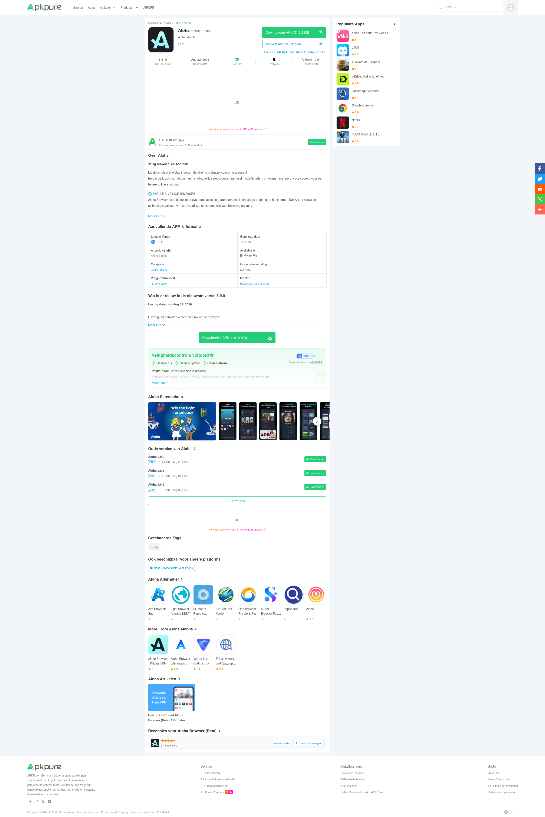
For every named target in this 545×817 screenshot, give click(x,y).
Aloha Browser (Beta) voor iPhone (173, 568)
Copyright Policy (128, 812)
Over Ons (494, 773)
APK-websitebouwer (352, 779)
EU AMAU (163, 812)
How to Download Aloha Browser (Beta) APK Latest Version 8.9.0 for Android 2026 (170, 718)
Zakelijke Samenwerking (503, 786)
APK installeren (210, 773)
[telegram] (30, 801)
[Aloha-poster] (228, 421)
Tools (177, 22)
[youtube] (49, 801)
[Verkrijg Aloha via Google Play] (248, 255)
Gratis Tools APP (160, 269)
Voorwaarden (147, 812)
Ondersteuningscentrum (502, 792)
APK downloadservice (214, 786)
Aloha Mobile (186, 37)
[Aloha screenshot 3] (288, 421)
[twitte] (43, 801)
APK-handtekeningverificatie (218, 779)
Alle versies (237, 501)
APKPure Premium (212, 792)
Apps (168, 22)
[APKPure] (44, 7)
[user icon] (510, 7)
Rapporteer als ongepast (254, 283)
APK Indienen (348, 786)
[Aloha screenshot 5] (328, 421)
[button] (237, 61)
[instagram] (36, 801)
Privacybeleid (109, 812)
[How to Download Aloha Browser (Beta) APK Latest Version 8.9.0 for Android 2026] (171, 697)
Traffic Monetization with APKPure (361, 792)
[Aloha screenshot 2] (268, 421)
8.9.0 (160, 242)
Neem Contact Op (499, 779)
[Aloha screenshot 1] (248, 421)
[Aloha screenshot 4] (308, 421)
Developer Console (352, 773)
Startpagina (155, 22)
